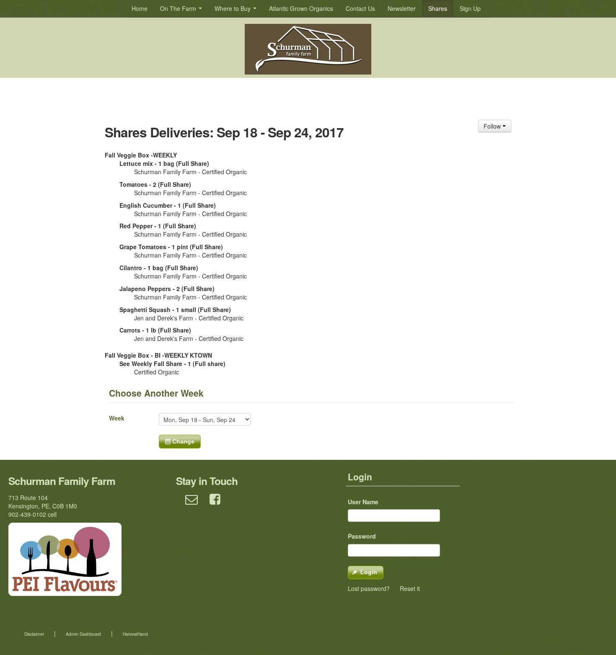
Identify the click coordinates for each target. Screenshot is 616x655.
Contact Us (360, 8)
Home (140, 8)
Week (116, 418)
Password (362, 536)
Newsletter (402, 8)
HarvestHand (135, 634)
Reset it (410, 588)
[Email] (191, 502)
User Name (363, 502)
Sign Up (470, 8)
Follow (493, 126)
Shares (437, 8)
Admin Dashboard (83, 634)
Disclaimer (34, 634)
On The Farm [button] (179, 8)
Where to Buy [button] (233, 8)
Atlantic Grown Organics (301, 8)
